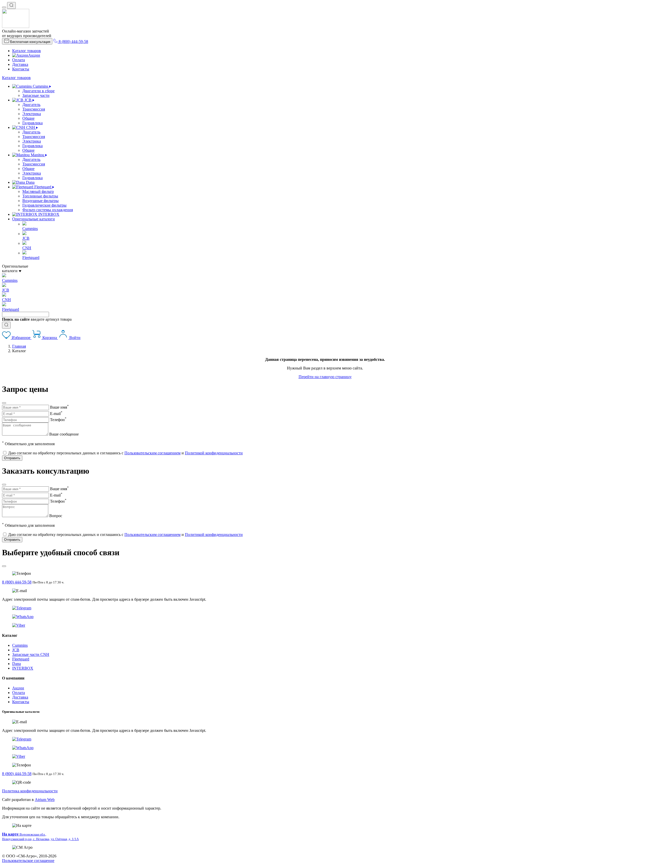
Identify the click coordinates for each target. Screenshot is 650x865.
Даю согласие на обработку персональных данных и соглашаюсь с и (125, 453)
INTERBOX (22, 668)
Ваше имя (59, 407)
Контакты (20, 69)
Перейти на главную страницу (325, 377)
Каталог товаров (26, 51)
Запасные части (36, 95)
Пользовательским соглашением (152, 453)
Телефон (58, 420)
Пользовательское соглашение (28, 860)
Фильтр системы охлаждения (47, 210)
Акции (34, 55)
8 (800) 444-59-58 (16, 582)
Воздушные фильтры (40, 200)
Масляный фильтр (38, 191)
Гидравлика (32, 123)
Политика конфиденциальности (30, 791)
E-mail (56, 413)
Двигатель (31, 104)
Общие (28, 118)
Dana (16, 663)
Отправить (12, 458)
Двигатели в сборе (38, 91)
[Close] (4, 403)
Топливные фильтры (40, 196)
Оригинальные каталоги (33, 219)
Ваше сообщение (64, 434)
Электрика (31, 114)
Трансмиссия (33, 109)
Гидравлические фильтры (44, 205)
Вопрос (55, 516)
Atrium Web (45, 799)
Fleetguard (20, 659)
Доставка (20, 64)
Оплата (18, 60)
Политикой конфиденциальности (214, 453)
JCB (15, 650)
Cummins (20, 645)
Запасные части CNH (30, 654)
